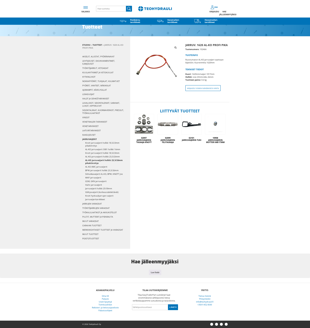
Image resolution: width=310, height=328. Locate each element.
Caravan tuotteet (92, 225)
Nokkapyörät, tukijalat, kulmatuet (101, 81)
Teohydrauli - (155, 8)
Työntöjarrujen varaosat (96, 208)
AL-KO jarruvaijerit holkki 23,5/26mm (102, 156)
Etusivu (86, 45)
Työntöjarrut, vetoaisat (95, 68)
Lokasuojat (88, 94)
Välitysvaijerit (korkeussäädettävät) (102, 192)
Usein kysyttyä (105, 301)
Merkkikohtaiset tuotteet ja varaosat (102, 230)
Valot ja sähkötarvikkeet (95, 98)
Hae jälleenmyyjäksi (224, 13)
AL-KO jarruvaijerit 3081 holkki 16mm (102, 149)
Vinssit (85, 117)
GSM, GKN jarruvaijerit (96, 181)
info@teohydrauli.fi (204, 301)
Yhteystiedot (204, 299)
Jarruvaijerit (89, 139)
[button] (175, 47)
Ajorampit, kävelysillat (94, 90)
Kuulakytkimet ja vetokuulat (98, 72)
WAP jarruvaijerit (93, 177)
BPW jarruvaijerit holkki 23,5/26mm (102, 170)
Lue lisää (155, 272)
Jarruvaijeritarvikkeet (95, 199)
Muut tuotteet (90, 234)
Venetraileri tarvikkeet (94, 121)
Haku (129, 9)
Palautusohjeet (105, 310)
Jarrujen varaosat (92, 203)
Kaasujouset (89, 135)
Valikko (85, 11)
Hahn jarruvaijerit (93, 185)
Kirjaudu (214, 11)
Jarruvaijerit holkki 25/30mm (98, 188)
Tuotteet (97, 45)
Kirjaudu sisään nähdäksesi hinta (203, 88)
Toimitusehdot (105, 304)
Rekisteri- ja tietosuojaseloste (105, 307)
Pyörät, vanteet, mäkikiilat (96, 85)
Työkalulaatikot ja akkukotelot (99, 212)
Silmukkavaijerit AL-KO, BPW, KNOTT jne (104, 174)
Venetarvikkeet (90, 126)
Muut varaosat (90, 221)
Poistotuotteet (90, 238)
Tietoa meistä (204, 296)
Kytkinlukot (89, 77)
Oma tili (105, 296)
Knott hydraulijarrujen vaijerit (99, 195)
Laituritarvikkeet (91, 130)
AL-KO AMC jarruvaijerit (96, 166)
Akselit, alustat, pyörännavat (98, 56)
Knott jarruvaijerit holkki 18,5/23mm (102, 153)
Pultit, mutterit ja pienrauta (97, 216)
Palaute (105, 299)
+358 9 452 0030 (204, 304)
